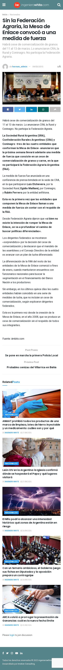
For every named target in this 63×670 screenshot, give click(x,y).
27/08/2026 (26, 433)
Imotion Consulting (26, 663)
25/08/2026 (26, 625)
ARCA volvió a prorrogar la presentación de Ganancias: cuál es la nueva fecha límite (30, 619)
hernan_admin (19, 66)
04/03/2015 (37, 66)
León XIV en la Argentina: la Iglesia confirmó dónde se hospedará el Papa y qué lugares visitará (30, 473)
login (12, 635)
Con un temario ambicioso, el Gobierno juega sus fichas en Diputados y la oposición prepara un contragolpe (31, 571)
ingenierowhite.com (47, 660)
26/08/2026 (26, 531)
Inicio (4, 14)
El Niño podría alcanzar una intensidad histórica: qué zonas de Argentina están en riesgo (29, 522)
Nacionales (15, 14)
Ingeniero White (12, 433)
